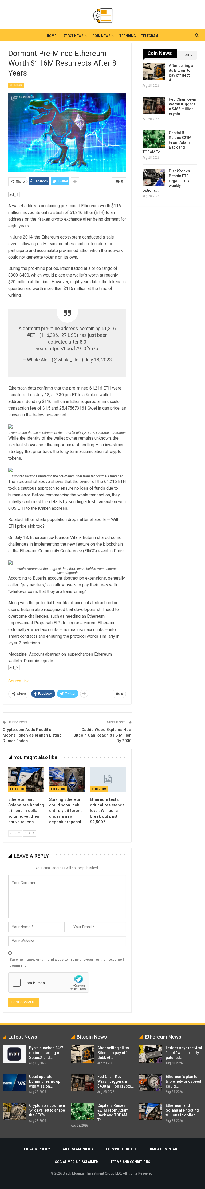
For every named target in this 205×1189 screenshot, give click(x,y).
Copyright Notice (121, 1149)
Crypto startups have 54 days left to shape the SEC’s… (47, 1110)
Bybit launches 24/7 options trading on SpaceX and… (46, 1053)
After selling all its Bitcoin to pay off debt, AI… (113, 1053)
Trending (127, 36)
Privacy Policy (37, 1149)
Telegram (149, 36)
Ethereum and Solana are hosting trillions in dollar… (182, 1110)
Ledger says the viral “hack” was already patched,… (184, 1053)
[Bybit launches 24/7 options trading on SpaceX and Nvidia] (14, 1054)
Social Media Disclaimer (76, 1162)
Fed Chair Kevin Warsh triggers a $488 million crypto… (115, 1081)
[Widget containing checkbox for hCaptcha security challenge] (48, 982)
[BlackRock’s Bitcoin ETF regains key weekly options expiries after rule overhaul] (154, 177)
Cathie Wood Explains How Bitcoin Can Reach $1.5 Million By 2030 (102, 735)
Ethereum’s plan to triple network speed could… (183, 1081)
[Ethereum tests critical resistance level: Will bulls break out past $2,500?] (108, 779)
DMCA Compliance (165, 1149)
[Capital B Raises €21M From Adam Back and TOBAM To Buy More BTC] (154, 139)
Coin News (101, 36)
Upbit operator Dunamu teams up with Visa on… (44, 1081)
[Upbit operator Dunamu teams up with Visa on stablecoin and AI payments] (14, 1082)
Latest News (72, 36)
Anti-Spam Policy (78, 1149)
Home (51, 36)
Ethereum (16, 85)
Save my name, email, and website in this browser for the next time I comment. (67, 962)
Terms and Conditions (130, 1162)
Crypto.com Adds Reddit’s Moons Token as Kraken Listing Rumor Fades (32, 735)
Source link (18, 681)
